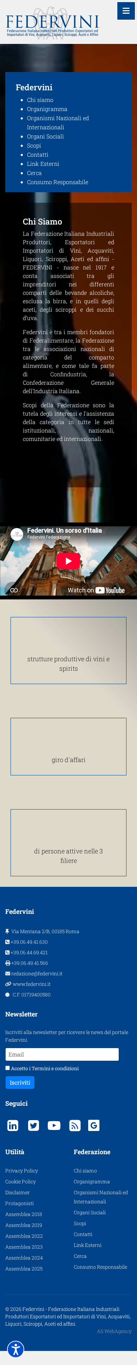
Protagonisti (19, 1203)
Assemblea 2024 (24, 1257)
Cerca (34, 172)
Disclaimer (17, 1192)
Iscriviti (20, 1082)
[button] (15, 1349)
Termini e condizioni (55, 1068)
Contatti (37, 154)
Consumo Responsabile (57, 182)
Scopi (34, 145)
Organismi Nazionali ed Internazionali (101, 1197)
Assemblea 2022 (24, 1236)
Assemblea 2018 (23, 1214)
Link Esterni (43, 163)
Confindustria (68, 374)
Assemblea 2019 (23, 1225)
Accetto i (44, 1068)
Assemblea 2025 (24, 1268)
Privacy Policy (21, 1170)
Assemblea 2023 (24, 1246)
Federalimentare (51, 340)
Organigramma (47, 108)
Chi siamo (40, 99)
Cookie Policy (20, 1181)
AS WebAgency (114, 1331)
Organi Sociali (45, 136)
